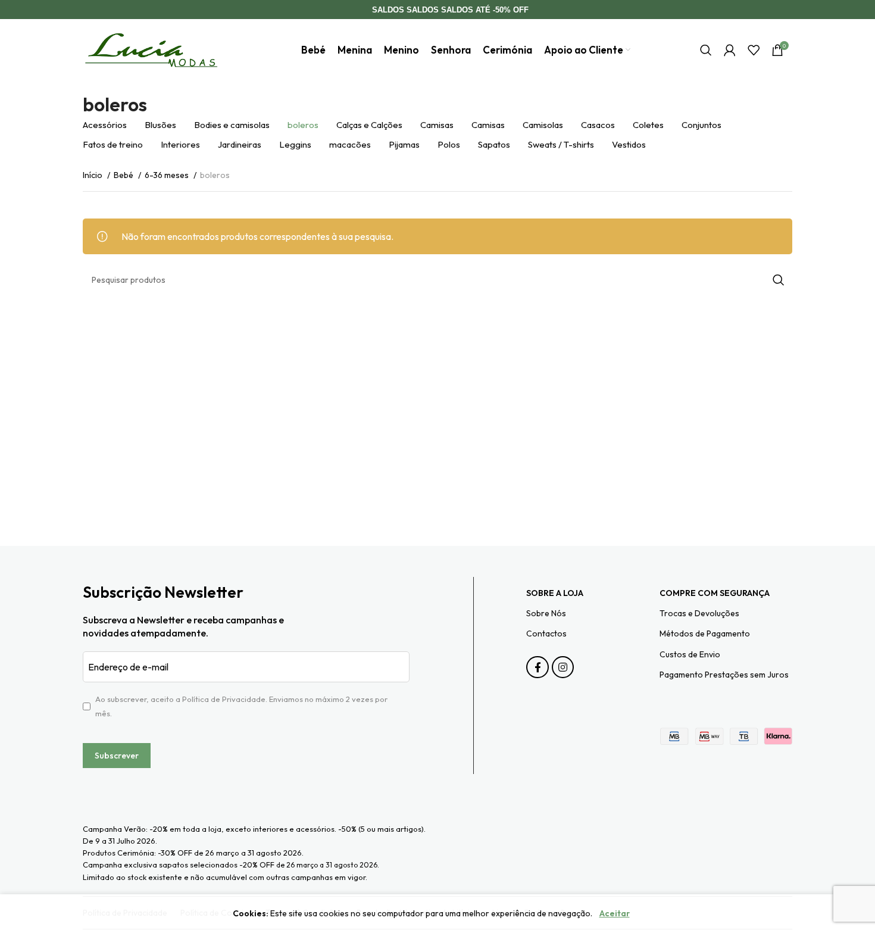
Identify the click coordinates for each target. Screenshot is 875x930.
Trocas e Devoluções (699, 613)
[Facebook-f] (537, 667)
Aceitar (614, 913)
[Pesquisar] (706, 50)
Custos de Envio (690, 654)
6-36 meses (167, 175)
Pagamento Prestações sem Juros (724, 674)
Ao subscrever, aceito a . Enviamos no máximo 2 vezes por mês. (241, 706)
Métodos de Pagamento (705, 633)
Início (93, 175)
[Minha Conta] (730, 50)
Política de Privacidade (223, 699)
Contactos (546, 633)
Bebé (124, 175)
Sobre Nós (546, 613)
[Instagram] (563, 667)
